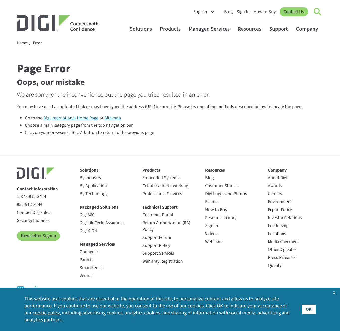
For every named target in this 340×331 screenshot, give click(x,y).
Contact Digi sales (33, 212)
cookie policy (46, 312)
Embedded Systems (161, 178)
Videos (211, 234)
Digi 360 (87, 215)
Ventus (86, 276)
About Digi (277, 178)
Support (278, 29)
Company (307, 29)
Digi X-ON (88, 231)
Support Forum (156, 237)
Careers (275, 194)
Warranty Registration (162, 261)
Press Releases (282, 257)
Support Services (158, 253)
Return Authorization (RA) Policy (166, 226)
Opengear (89, 252)
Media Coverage (282, 242)
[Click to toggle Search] (317, 12)
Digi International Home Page (70, 118)
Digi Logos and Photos (226, 194)
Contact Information (37, 189)
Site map (112, 118)
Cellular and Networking (165, 186)
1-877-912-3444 (31, 196)
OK (309, 309)
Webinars (214, 242)
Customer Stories (221, 186)
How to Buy (265, 12)
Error (37, 43)
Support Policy (156, 245)
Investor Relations (285, 218)
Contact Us (293, 12)
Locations (277, 234)
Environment (280, 202)
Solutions (141, 29)
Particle (87, 260)
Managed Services (209, 29)
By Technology (93, 194)
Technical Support (160, 207)
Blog (228, 12)
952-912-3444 (29, 204)
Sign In (243, 12)
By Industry (90, 178)
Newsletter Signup (38, 236)
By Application (93, 186)
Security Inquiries (33, 220)
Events (211, 202)
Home (22, 43)
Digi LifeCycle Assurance (102, 223)
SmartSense (91, 268)
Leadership (278, 226)
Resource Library (220, 218)
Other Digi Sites (282, 250)
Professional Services (162, 194)
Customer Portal (157, 215)
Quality (274, 265)
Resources (249, 29)
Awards (275, 186)
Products (170, 29)
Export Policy (280, 210)
